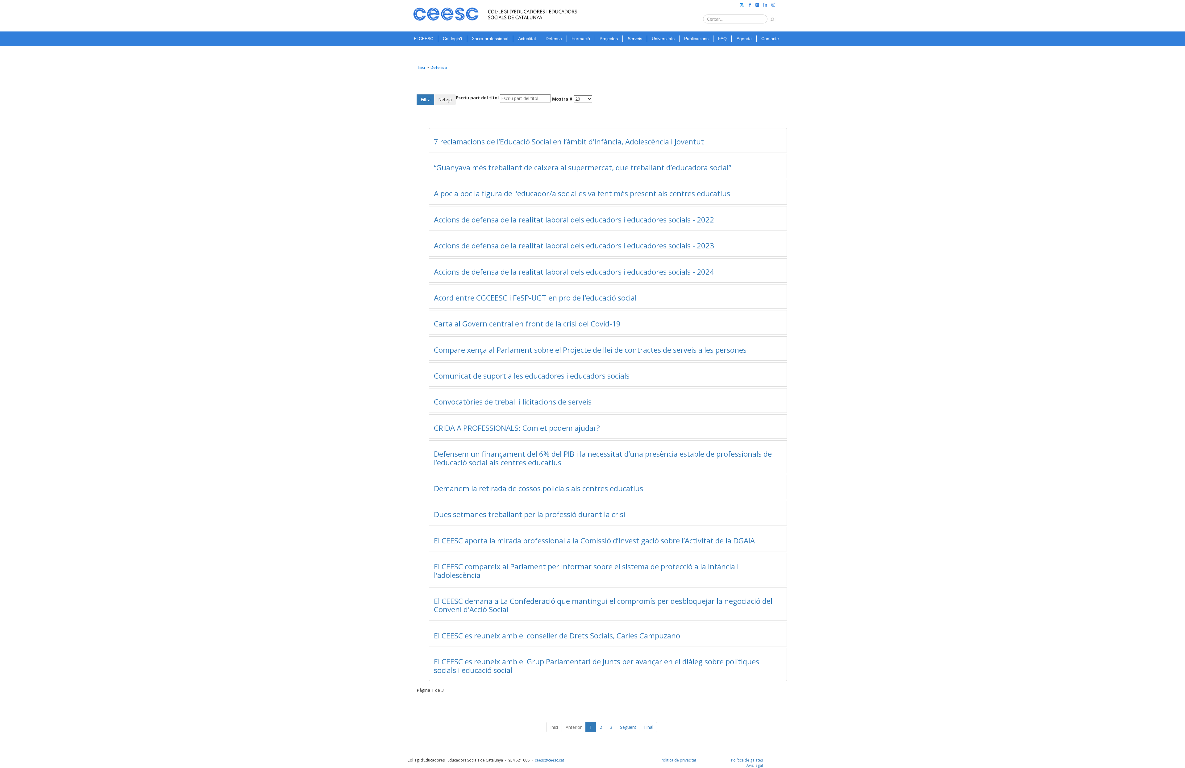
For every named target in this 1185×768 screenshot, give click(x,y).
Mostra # (562, 99)
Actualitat (527, 38)
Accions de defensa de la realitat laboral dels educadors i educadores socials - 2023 (574, 245)
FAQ (722, 38)
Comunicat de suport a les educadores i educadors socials (532, 376)
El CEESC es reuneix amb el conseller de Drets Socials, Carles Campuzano (557, 635)
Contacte (770, 38)
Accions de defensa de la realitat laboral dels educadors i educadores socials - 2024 (574, 272)
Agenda (744, 38)
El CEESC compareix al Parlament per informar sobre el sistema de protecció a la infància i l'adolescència (586, 570)
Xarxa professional (490, 38)
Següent (628, 727)
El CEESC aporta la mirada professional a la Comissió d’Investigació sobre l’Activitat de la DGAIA (594, 540)
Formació (581, 38)
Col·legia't (452, 38)
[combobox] (735, 19)
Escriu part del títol (477, 98)
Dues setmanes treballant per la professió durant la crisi (529, 514)
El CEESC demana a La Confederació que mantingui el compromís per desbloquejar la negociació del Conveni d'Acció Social (603, 605)
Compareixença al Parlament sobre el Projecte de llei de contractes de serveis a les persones (590, 350)
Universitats (663, 38)
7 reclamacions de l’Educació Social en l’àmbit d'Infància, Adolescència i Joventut (569, 141)
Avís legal (754, 765)
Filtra (425, 99)
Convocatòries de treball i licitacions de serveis (513, 401)
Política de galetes (747, 760)
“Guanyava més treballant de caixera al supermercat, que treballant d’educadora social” (582, 167)
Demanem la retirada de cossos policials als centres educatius (538, 488)
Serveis (635, 38)
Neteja (445, 99)
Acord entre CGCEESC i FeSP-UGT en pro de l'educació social (535, 298)
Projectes (609, 38)
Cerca (769, 16)
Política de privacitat (678, 760)
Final (648, 727)
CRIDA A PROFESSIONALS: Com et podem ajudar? (517, 428)
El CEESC (423, 38)
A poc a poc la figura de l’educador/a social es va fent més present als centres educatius (582, 193)
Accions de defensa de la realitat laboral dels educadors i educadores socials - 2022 (574, 219)
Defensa (554, 38)
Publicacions (696, 38)
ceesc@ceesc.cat (549, 760)
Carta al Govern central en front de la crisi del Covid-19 (527, 323)
